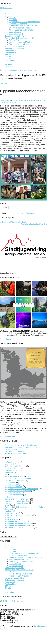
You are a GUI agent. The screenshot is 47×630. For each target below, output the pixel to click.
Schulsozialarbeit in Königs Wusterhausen (26, 26)
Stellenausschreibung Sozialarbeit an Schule (23, 447)
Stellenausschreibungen (14, 48)
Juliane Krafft (6, 100)
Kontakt (8, 56)
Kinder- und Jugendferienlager (17, 499)
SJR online (9, 54)
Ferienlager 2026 (11, 50)
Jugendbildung (15, 32)
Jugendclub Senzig (12, 485)
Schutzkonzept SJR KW (14, 36)
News (44, 100)
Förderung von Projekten (19, 44)
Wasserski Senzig (12, 449)
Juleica (7, 497)
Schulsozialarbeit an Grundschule (18, 515)
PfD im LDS (14, 40)
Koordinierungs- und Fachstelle (22, 42)
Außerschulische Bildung (15, 466)
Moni (24, 213)
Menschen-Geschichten (14, 46)
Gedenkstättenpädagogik (15, 476)
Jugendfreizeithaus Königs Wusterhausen (21, 489)
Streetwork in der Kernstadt (20, 28)
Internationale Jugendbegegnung (18, 478)
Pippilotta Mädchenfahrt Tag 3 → (34, 224)
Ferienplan (9, 472)
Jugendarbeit (10, 483)
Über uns (8, 16)
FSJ (6, 474)
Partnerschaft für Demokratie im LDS (19, 38)
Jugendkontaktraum (13, 493)
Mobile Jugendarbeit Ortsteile (21, 30)
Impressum (9, 58)
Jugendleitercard (16, 34)
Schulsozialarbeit (12, 513)
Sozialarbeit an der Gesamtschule (18, 523)
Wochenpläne (10, 52)
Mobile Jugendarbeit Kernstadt (17, 501)
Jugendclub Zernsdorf (18, 24)
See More (4, 83)
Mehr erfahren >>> (7, 339)
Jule (8, 213)
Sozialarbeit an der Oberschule (17, 525)
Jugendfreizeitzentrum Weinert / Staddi (24, 22)
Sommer (2, 102)
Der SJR (12, 18)
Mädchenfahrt (15, 213)
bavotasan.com (40, 626)
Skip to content (6, 8)
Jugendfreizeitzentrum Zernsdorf (18, 491)
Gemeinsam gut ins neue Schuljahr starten (22, 445)
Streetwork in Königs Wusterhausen (19, 528)
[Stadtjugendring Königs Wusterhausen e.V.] (18, 70)
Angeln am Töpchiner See (15, 453)
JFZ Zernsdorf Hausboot (14, 480)
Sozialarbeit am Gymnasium (16, 521)
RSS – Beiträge (17, 601)
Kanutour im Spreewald (14, 451)
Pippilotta (30, 213)
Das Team (13, 20)
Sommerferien (11, 102)
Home (7, 14)
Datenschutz (10, 61)
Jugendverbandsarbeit (14, 495)
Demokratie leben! (12, 468)
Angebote (27, 100)
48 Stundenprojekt (12, 462)
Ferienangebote (36, 100)
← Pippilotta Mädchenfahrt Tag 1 (13, 222)
